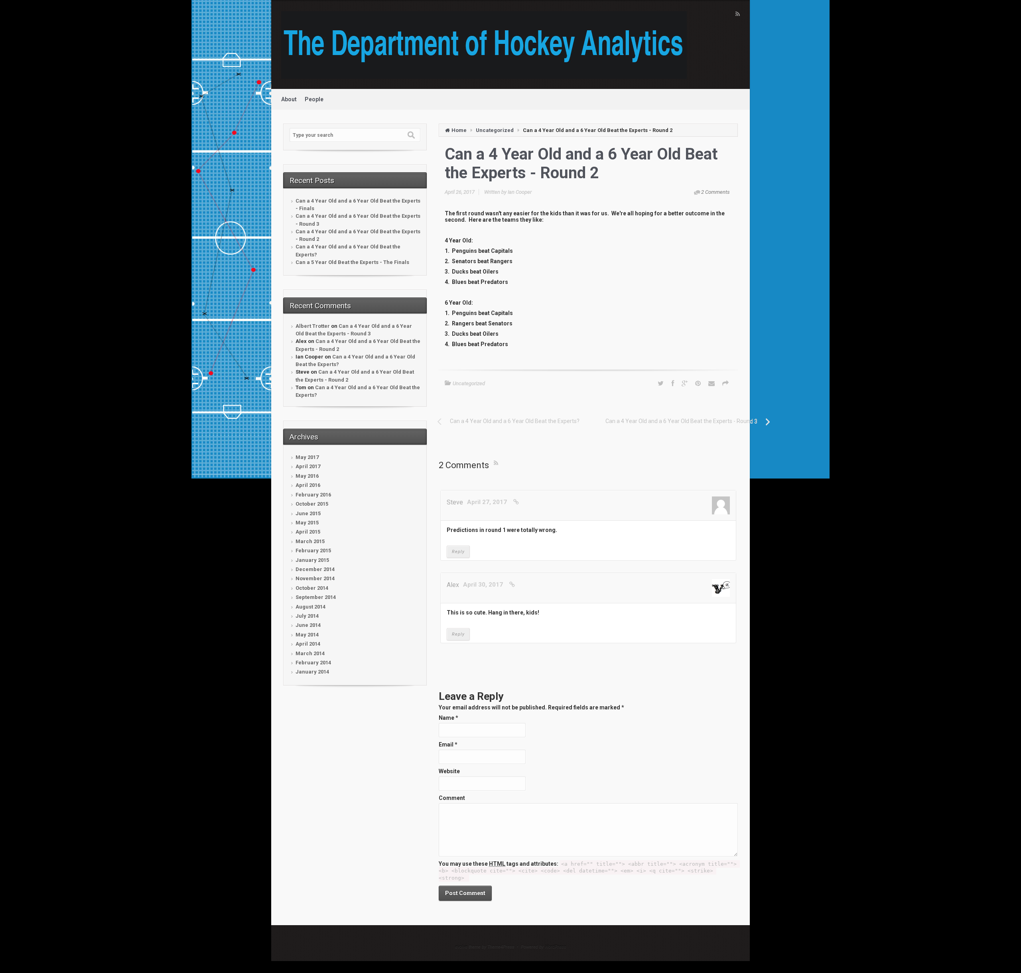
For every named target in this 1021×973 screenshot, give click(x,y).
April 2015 (308, 532)
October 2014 (312, 588)
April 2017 (308, 466)
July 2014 (307, 616)
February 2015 (313, 550)
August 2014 (310, 607)
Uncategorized (495, 130)
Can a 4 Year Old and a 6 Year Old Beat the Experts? (348, 250)
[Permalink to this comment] (516, 502)
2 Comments (715, 192)
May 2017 (307, 457)
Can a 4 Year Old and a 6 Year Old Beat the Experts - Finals (358, 204)
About (289, 99)
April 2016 (308, 485)
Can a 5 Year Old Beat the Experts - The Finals (352, 262)
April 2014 (308, 644)
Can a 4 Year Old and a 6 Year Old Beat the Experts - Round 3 (358, 220)
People (314, 99)
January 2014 (312, 672)
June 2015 (308, 513)
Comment (452, 798)
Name (448, 718)
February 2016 (313, 495)
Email (448, 744)
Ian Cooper (520, 192)
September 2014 (316, 597)
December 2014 (315, 569)
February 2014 (313, 663)
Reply (458, 551)
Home (459, 130)
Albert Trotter (313, 326)
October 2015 (312, 504)
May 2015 (307, 523)
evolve (461, 946)
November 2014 (315, 578)
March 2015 (310, 541)
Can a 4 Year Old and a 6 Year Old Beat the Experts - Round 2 (358, 235)
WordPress (555, 946)
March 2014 (310, 653)
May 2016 (307, 476)
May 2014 (307, 635)
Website (449, 771)
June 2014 (308, 625)
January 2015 (312, 560)
